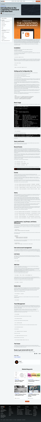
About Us (10, 408)
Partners (21, 1)
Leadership (10, 409)
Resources (18, 1)
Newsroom (10, 410)
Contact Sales (2, 417)
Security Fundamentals (20, 414)
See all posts (27, 401)
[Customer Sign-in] (35, 1)
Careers (10, 415)
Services (15, 1)
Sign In (26, 408)
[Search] (32, 1)
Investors (10, 414)
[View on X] (38, 353)
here (19, 60)
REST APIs (31, 40)
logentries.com (21, 85)
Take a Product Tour (3, 415)
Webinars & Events (19, 410)
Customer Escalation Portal (28, 414)
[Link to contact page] (33, 1)
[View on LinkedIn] (34, 353)
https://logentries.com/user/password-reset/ (19, 270)
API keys (33, 84)
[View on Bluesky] (39, 353)
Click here (30, 351)
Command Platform (3, 409)
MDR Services (2, 411)
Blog (17, 408)
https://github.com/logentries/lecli (18, 50)
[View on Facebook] (36, 353)
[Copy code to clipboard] (39, 56)
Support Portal (27, 409)
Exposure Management (3, 410)
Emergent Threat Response (20, 409)
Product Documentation (28, 410)
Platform (13, 1)
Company (24, 1)
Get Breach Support (3, 416)
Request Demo (38, 1)
